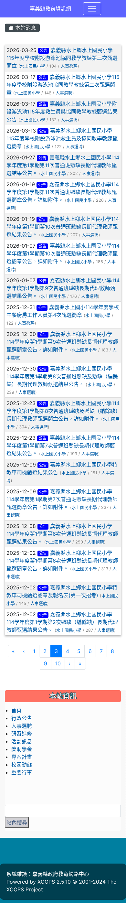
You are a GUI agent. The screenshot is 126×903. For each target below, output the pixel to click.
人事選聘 (69, 66)
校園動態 (21, 764)
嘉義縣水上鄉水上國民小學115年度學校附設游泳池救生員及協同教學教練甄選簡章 (62, 138)
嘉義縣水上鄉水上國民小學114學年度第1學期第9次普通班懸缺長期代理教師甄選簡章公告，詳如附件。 (62, 342)
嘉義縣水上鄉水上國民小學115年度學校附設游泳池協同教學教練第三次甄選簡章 (62, 58)
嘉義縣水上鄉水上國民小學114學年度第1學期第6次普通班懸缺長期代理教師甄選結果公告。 (62, 534)
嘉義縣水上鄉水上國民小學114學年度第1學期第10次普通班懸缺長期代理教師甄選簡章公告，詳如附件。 (63, 253)
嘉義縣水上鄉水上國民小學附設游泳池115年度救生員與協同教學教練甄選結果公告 (62, 112)
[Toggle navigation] (92, 8)
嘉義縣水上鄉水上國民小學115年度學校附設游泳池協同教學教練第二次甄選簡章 (63, 85)
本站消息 (25, 28)
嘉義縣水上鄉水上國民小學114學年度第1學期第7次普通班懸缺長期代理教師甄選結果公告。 (63, 446)
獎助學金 (21, 749)
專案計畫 (21, 757)
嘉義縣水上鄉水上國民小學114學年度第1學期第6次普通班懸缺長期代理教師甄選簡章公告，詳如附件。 (62, 561)
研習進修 (21, 733)
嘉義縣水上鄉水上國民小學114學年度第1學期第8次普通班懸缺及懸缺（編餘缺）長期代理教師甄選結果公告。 (62, 376)
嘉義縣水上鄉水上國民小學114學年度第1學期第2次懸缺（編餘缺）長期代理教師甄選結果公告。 (62, 622)
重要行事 (21, 772)
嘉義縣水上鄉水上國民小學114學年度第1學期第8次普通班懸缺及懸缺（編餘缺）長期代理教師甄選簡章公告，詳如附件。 (63, 411)
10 (58, 663)
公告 (43, 50)
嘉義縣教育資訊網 (50, 8)
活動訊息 (21, 741)
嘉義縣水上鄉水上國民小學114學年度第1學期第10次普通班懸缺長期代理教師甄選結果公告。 (62, 227)
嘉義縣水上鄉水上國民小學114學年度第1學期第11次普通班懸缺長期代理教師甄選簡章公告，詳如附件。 (62, 192)
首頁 (16, 710)
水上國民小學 (32, 66)
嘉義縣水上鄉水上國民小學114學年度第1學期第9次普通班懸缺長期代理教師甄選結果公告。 (63, 288)
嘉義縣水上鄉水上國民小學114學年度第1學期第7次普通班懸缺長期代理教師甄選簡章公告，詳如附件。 (62, 499)
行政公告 (21, 718)
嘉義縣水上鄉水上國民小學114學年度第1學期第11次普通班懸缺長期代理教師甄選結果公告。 (62, 165)
